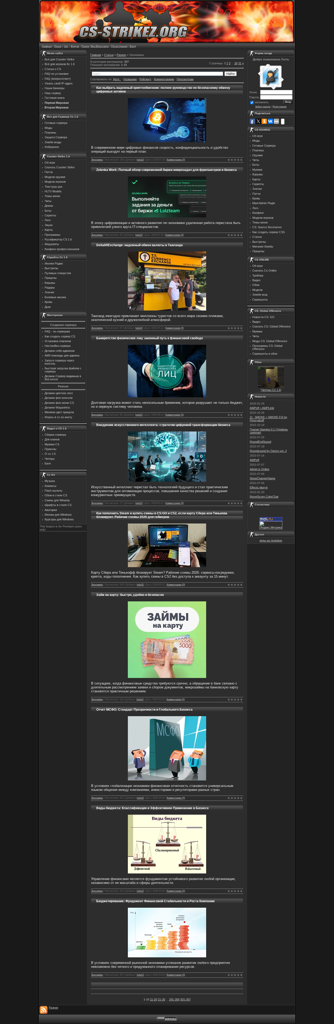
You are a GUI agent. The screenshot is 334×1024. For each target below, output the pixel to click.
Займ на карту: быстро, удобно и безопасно (130, 595)
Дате (116, 79)
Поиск (57, 46)
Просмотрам (185, 79)
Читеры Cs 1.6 (271, 390)
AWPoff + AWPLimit (262, 408)
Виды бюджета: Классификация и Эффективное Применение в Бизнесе (152, 808)
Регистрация (119, 46)
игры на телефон (271, 540)
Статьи (109, 54)
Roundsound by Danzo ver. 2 (268, 450)
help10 (140, 159)
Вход (133, 46)
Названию (130, 79)
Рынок (85, 46)
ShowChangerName (262, 478)
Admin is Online (259, 469)
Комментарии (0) (176, 159)
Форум (75, 46)
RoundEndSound (260, 441)
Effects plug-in (259, 487)
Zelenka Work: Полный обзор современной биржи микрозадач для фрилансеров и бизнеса (166, 170)
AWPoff (254, 460)
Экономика (97, 159)
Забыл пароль (263, 106)
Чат (66, 46)
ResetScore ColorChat (264, 496)
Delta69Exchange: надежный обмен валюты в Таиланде (139, 245)
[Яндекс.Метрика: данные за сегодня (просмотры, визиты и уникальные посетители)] (270, 525)
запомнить (261, 102)
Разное (121, 54)
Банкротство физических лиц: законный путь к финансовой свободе (149, 338)
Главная (47, 46)
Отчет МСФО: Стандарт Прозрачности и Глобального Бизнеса (144, 709)
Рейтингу (145, 79)
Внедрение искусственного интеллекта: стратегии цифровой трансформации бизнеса (163, 425)
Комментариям (164, 79)
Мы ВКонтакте (100, 46)
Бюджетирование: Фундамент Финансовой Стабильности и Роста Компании (155, 901)
